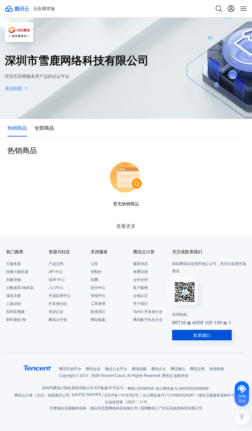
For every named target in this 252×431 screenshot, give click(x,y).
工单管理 (98, 303)
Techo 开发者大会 (148, 311)
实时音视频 (15, 311)
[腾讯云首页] (17, 8)
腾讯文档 (197, 368)
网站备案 (98, 319)
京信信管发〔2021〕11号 (126, 401)
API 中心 (56, 271)
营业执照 (13, 88)
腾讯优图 (139, 368)
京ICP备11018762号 (121, 394)
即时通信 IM (16, 319)
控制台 (96, 271)
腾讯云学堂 (58, 319)
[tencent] (37, 368)
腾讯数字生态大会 (148, 319)
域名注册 (13, 295)
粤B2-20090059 (140, 388)
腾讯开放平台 (70, 368)
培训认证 (56, 311)
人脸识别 (13, 303)
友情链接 (216, 368)
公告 (94, 263)
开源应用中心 (60, 295)
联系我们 (98, 311)
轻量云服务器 (17, 271)
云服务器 (13, 263)
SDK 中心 (57, 279)
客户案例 (140, 287)
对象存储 (13, 279)
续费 (94, 279)
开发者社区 (58, 303)
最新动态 (140, 263)
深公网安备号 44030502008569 (182, 388)
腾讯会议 (93, 368)
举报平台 (98, 295)
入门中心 (56, 287)
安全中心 (98, 287)
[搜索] (218, 8)
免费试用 (140, 271)
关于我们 (140, 303)
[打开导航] (243, 8)
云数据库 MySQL (20, 287)
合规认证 (140, 295)
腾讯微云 (178, 368)
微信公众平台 (116, 368)
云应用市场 (44, 8)
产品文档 (56, 263)
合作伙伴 (140, 279)
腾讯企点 (158, 368)
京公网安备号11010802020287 (169, 394)
